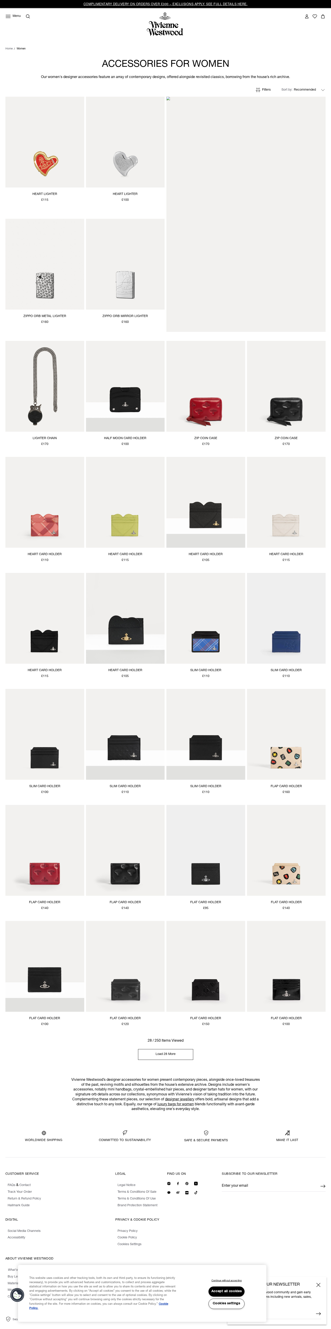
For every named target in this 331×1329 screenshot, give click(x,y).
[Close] (318, 1285)
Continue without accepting (226, 1281)
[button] (17, 1295)
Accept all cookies (226, 1291)
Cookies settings (226, 1303)
